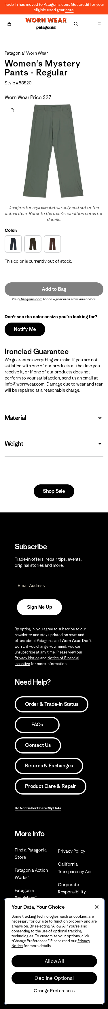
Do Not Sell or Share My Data (38, 808)
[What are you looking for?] (75, 23)
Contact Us (38, 745)
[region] (54, 951)
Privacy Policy (71, 851)
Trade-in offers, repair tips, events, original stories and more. (48, 562)
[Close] (96, 907)
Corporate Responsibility (72, 888)
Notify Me (25, 329)
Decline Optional (54, 978)
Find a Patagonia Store (31, 853)
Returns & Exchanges (49, 765)
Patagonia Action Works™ (31, 873)
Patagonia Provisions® (26, 894)
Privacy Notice (27, 658)
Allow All (54, 961)
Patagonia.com (30, 299)
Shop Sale (54, 491)
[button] (9, 23)
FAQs (37, 724)
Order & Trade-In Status (51, 704)
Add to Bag (54, 289)
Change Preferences (54, 991)
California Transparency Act (75, 867)
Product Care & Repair (50, 786)
